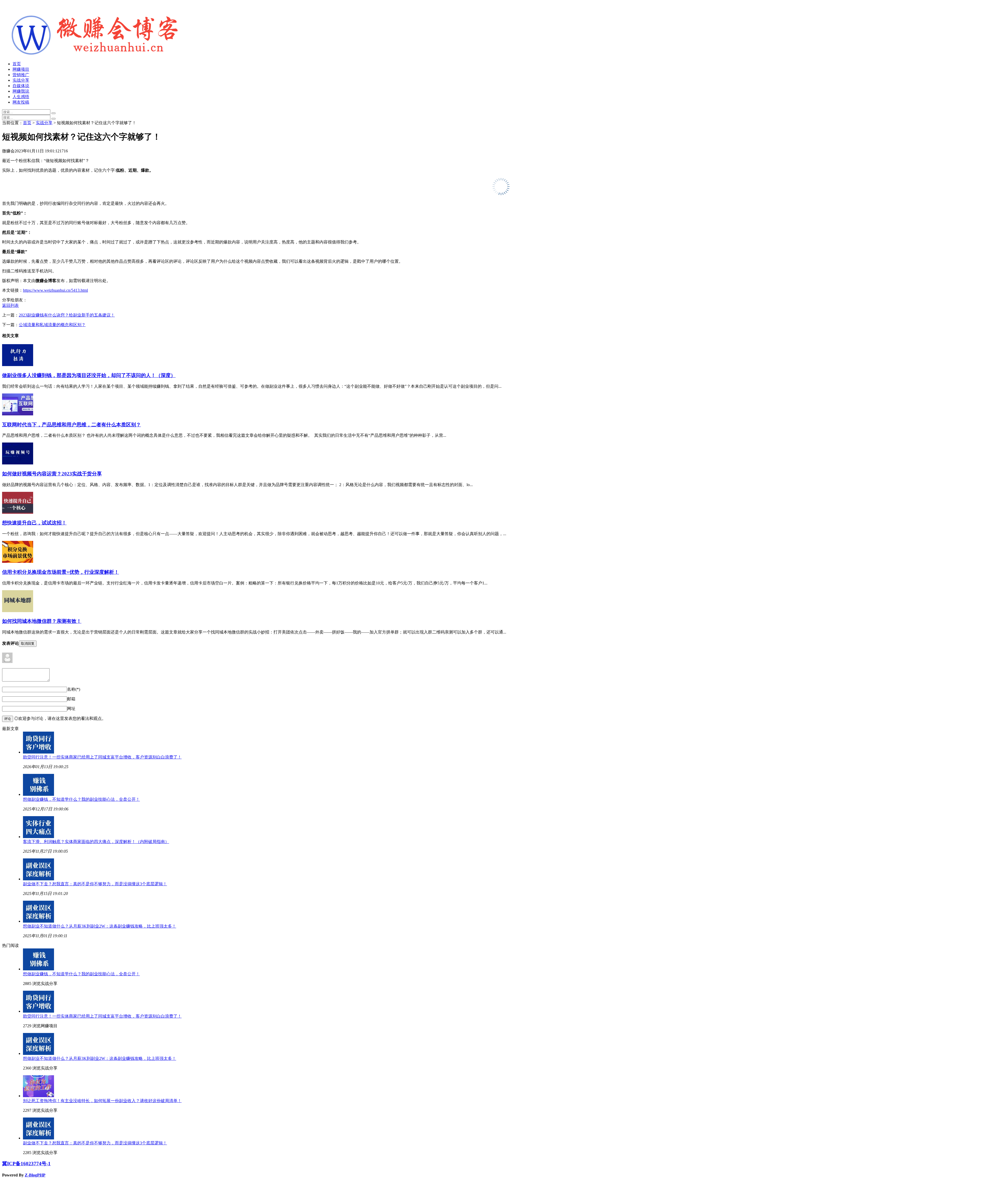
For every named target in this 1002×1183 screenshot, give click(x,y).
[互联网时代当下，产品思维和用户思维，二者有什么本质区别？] (17, 414)
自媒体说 (21, 85)
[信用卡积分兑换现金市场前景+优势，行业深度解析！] (17, 561)
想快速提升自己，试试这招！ (34, 522)
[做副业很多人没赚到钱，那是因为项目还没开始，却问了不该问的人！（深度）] (17, 364)
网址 (71, 708)
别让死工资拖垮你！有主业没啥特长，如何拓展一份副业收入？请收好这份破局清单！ (102, 1100)
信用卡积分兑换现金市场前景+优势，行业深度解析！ (60, 572)
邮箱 (71, 699)
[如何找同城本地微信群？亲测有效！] (17, 610)
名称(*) (73, 689)
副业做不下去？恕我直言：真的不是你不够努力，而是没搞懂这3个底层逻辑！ (95, 884)
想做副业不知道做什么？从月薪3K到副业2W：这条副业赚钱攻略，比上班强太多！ (99, 926)
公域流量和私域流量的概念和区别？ (52, 324)
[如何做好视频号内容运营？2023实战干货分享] (17, 463)
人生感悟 (21, 96)
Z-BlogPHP (35, 1175)
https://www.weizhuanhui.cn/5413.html (55, 290)
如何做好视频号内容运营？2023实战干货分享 (52, 473)
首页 (17, 64)
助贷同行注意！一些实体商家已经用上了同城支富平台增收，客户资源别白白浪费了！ (102, 757)
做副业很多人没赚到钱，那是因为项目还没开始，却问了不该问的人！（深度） (89, 375)
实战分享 (21, 80)
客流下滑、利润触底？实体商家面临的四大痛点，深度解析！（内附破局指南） (96, 841)
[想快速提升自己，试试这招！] (17, 512)
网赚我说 (21, 91)
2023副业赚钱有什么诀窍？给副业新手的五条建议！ (67, 315)
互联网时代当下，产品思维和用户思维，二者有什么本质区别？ (71, 424)
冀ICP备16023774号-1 (26, 1163)
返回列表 (10, 305)
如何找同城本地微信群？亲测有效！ (41, 621)
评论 (7, 719)
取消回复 (27, 644)
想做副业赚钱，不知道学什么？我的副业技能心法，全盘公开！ (81, 799)
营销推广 (21, 75)
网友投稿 (21, 102)
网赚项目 (21, 69)
